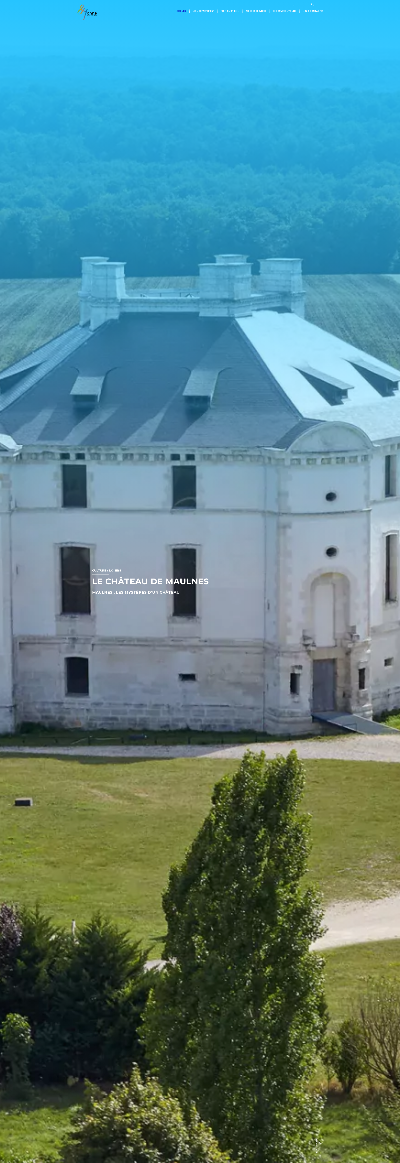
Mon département (204, 11)
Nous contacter (313, 11)
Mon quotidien (230, 11)
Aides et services (256, 11)
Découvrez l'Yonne (284, 11)
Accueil (181, 11)
